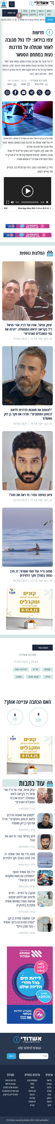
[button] (27, 191)
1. (34, 208)
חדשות (49, 1080)
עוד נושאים (11, 12)
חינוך (49, 14)
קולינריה (32, 1098)
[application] (27, 191)
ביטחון (49, 11)
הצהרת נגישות (10, 1083)
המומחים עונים (32, 1080)
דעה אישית (32, 1091)
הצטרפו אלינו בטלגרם (10, 1087)
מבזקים (50, 19)
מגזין (49, 1094)
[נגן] (47, 202)
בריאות (41, 11)
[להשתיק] (12, 202)
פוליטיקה (33, 14)
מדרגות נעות (21, 669)
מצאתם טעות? (43, 647)
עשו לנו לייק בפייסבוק (10, 1094)
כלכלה (25, 11)
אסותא (47, 669)
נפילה (47, 676)
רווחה (32, 1087)
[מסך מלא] (7, 202)
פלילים (33, 11)
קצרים (32, 1105)
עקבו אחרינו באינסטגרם (10, 1091)
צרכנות (32, 1094)
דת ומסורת (24, 14)
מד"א (35, 669)
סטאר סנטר (33, 676)
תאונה (19, 676)
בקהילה (49, 1083)
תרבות (49, 1087)
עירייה (41, 14)
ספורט (49, 1091)
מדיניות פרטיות (10, 1080)
